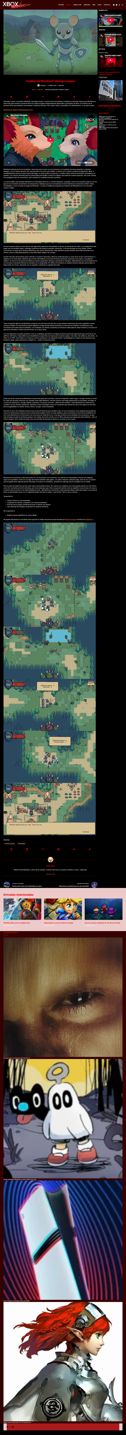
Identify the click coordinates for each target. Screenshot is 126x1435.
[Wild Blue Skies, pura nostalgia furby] (22, 909)
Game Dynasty (70, 519)
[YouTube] (116, 5)
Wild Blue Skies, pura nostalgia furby (17, 923)
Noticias (61, 4)
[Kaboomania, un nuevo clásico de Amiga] (63, 909)
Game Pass (87, 4)
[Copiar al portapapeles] (89, 96)
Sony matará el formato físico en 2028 (16, 1301)
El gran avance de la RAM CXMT (107, 122)
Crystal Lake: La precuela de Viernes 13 (17, 1058)
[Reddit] (74, 96)
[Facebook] (11, 96)
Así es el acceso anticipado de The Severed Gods (102, 923)
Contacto (107, 4)
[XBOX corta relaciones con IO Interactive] (63, 1361)
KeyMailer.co (88, 519)
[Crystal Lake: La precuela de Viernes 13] (63, 997)
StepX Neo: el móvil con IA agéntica (107, 125)
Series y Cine (77, 4)
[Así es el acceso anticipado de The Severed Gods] (103, 909)
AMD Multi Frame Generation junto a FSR (108, 128)
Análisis (68, 4)
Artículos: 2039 (50, 874)
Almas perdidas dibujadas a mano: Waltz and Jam (20, 1179)
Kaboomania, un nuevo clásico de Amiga (58, 923)
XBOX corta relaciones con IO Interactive (17, 1422)
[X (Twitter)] (113, 5)
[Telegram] (43, 96)
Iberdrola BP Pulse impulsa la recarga (108, 120)
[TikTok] (119, 5)
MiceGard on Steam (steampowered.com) (18, 110)
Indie (93, 4)
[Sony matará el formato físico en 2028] (63, 1240)
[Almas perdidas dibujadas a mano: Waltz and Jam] (63, 1118)
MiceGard (21, 843)
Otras (99, 4)
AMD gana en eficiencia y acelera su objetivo (107, 117)
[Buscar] (122, 5)
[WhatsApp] (58, 96)
